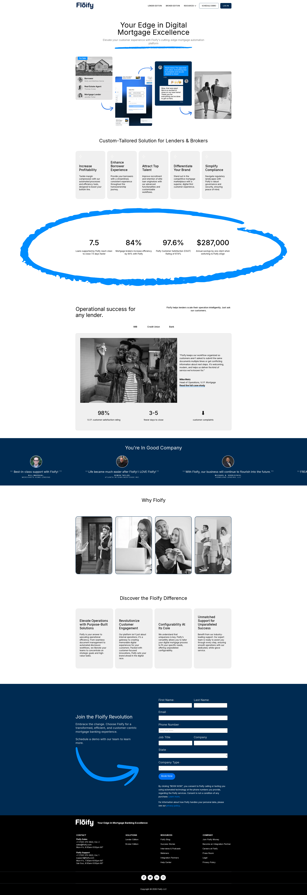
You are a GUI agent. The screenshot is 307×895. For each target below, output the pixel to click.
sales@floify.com (84, 844)
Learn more (174, 796)
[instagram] (163, 877)
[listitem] (153, 41)
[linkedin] (156, 877)
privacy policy (173, 805)
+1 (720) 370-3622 (84, 842)
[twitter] (150, 877)
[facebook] (143, 877)
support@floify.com (85, 858)
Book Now (167, 776)
